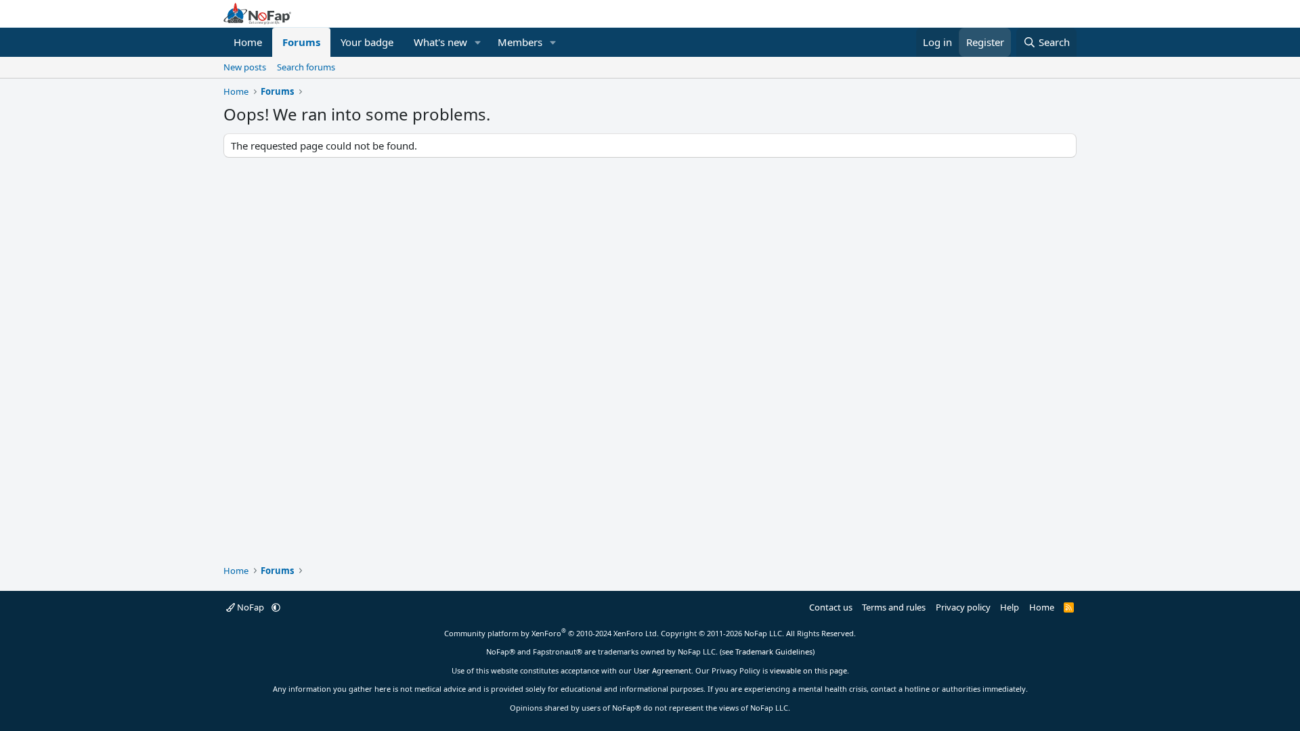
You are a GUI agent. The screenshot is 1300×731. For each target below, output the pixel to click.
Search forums (306, 67)
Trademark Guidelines (773, 651)
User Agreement (662, 670)
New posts (244, 67)
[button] (478, 42)
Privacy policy (963, 607)
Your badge (367, 42)
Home (248, 42)
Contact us (830, 607)
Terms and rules (894, 607)
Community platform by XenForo (551, 633)
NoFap (250, 607)
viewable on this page (808, 670)
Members (520, 42)
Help (1009, 607)
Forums (301, 42)
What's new (440, 42)
